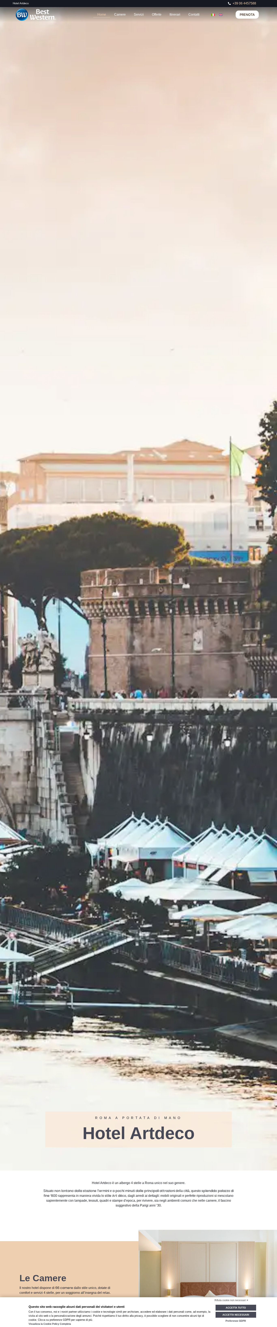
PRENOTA (247, 15)
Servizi (139, 14)
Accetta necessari (235, 1314)
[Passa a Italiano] (213, 14)
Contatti (194, 14)
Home (101, 14)
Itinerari (175, 14)
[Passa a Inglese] (221, 14)
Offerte (156, 14)
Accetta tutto (236, 1307)
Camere (120, 14)
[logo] (51, 14)
